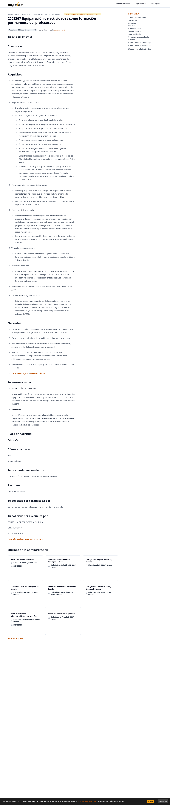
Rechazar (163, 801)
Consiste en (132, 20)
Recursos (131, 40)
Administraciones (123, 4)
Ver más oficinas (15, 638)
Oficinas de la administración (139, 49)
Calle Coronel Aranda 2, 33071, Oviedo (63, 618)
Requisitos (132, 23)
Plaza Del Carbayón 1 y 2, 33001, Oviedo (26, 593)
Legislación (140, 4)
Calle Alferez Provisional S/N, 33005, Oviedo (62, 593)
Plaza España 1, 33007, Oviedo (100, 565)
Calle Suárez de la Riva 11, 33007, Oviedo (64, 566)
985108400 (17, 625)
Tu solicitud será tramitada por (140, 42)
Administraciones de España (19, 14)
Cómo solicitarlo (134, 34)
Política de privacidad (87, 801)
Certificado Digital (19, 373)
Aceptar (150, 801)
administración (60, 30)
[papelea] (16, 3)
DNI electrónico (37, 373)
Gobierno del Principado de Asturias (47, 14)
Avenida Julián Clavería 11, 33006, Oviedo (26, 620)
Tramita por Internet (137, 17)
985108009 (17, 566)
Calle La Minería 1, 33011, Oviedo (26, 563)
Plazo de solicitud (135, 31)
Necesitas (131, 26)
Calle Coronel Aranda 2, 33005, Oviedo (100, 593)
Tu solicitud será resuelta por (139, 45)
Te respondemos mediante (138, 37)
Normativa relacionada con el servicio (25, 539)
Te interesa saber (134, 28)
